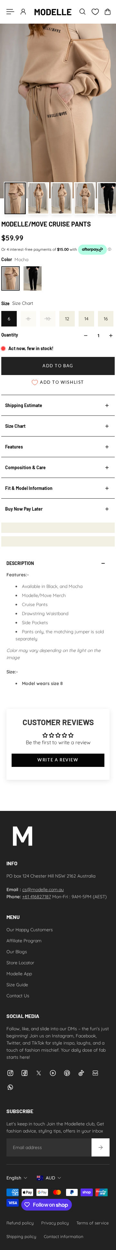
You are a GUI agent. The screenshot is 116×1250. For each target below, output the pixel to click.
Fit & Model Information (29, 488)
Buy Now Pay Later (24, 509)
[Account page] (23, 12)
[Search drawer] (82, 12)
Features (14, 446)
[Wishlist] (95, 11)
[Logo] (53, 11)
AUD (50, 1178)
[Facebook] (24, 1073)
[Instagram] (10, 1073)
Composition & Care (25, 467)
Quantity (9, 334)
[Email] (95, 1073)
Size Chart (15, 426)
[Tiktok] (81, 1073)
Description (20, 563)
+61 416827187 (36, 897)
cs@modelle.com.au (43, 889)
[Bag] (107, 12)
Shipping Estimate (23, 405)
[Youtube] (53, 1073)
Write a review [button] (57, 760)
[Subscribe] (101, 1147)
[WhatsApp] (10, 1087)
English (13, 1178)
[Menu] (10, 12)
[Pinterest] (67, 1073)
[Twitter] (39, 1073)
